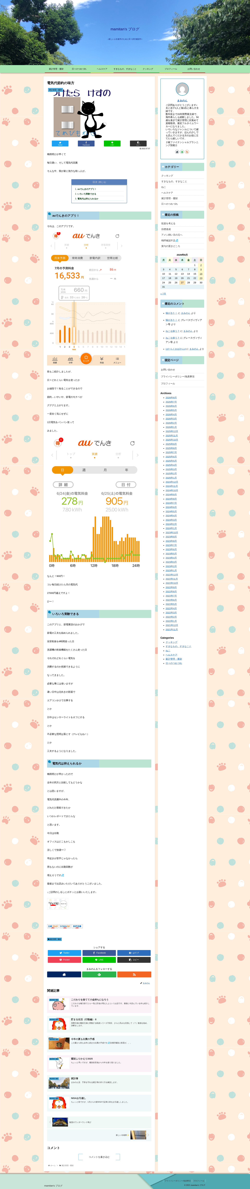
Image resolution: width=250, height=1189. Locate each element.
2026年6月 (171, 406)
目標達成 (166, 229)
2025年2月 (171, 473)
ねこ (163, 187)
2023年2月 (171, 566)
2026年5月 (171, 410)
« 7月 (163, 293)
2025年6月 (171, 456)
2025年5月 (171, 461)
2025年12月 (172, 431)
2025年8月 (171, 448)
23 (201, 278)
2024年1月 (171, 528)
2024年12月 (172, 482)
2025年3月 (171, 469)
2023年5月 (171, 553)
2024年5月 (171, 511)
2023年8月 (171, 541)
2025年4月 (171, 465)
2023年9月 (171, 536)
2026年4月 (171, 414)
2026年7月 (171, 401)
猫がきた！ (171, 313)
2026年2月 (171, 423)
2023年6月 (171, 549)
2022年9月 (171, 587)
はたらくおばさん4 (176, 349)
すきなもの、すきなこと (174, 181)
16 (201, 274)
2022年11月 (172, 579)
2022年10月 (172, 583)
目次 (95, 182)
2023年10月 (172, 532)
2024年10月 (172, 490)
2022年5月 (171, 604)
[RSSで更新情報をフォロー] (134, 974)
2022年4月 (171, 608)
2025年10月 (172, 440)
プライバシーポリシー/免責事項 (177, 376)
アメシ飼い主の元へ (171, 235)
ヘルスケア (167, 192)
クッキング (167, 175)
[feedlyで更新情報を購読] (99, 974)
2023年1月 (171, 570)
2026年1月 (171, 427)
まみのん (182, 100)
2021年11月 (172, 629)
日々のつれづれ (169, 204)
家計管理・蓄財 (55, 939)
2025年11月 (172, 435)
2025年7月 (171, 452)
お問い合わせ (168, 369)
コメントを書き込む (99, 1157)
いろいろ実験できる (86, 194)
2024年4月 (171, 515)
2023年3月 (171, 562)
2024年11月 (172, 486)
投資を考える (168, 223)
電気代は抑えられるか (87, 198)
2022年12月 (172, 574)
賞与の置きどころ (170, 246)
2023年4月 (171, 558)
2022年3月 (171, 612)
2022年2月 (171, 617)
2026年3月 (171, 418)
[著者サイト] (64, 974)
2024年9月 (171, 494)
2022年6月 (171, 600)
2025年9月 (171, 444)
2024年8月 (171, 498)
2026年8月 (171, 397)
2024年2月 (171, 524)
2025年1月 (171, 477)
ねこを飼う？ (173, 331)
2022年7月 (171, 595)
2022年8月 (171, 591)
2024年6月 (171, 507)
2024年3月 (171, 520)
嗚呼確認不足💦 (169, 240)
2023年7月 (171, 545)
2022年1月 (171, 621)
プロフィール (168, 383)
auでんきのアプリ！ (87, 189)
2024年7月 (171, 503)
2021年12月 (172, 625)
